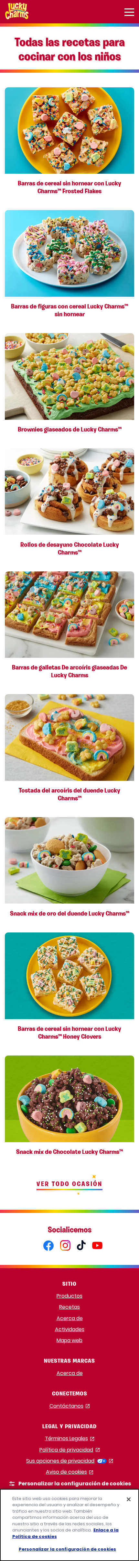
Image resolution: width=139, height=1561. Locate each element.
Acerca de (70, 1318)
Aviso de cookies (69, 1472)
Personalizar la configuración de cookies (67, 1549)
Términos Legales (69, 1439)
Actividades (69, 1329)
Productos (69, 1296)
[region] (69, 1525)
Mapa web (69, 1340)
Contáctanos (69, 1406)
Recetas (69, 1307)
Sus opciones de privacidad (69, 1461)
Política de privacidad (69, 1450)
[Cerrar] (129, 1499)
